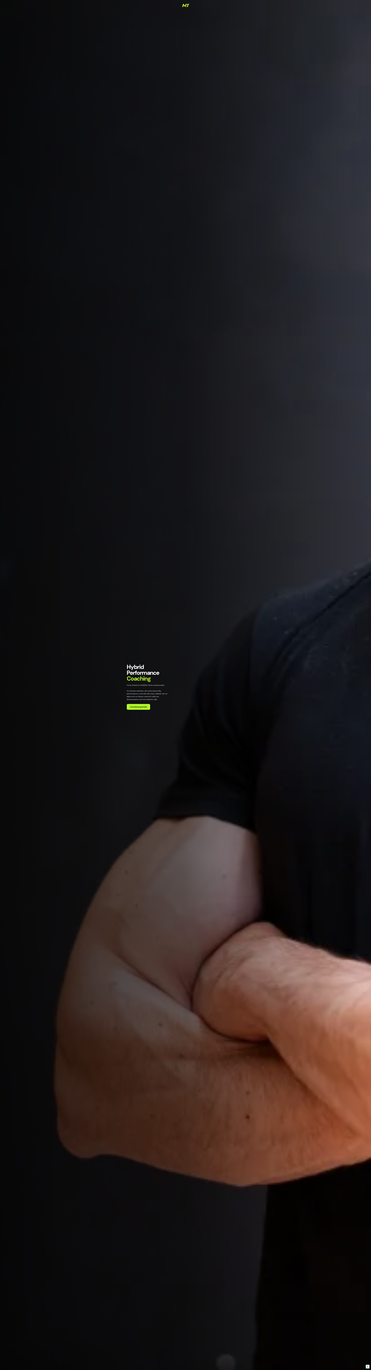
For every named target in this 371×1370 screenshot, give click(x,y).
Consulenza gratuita (138, 707)
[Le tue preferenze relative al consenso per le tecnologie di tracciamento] (367, 1366)
